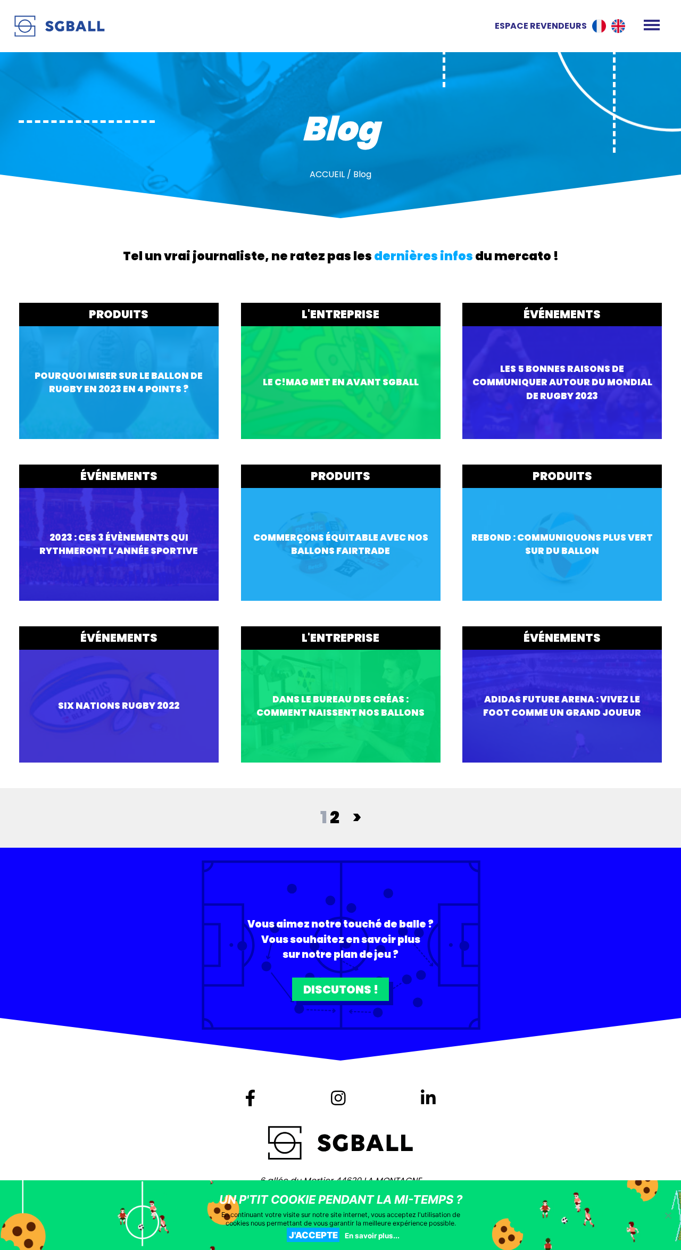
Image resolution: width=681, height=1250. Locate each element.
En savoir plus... (372, 1235)
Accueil (327, 174)
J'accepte (313, 1235)
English (618, 26)
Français (599, 26)
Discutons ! (340, 989)
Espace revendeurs (541, 26)
